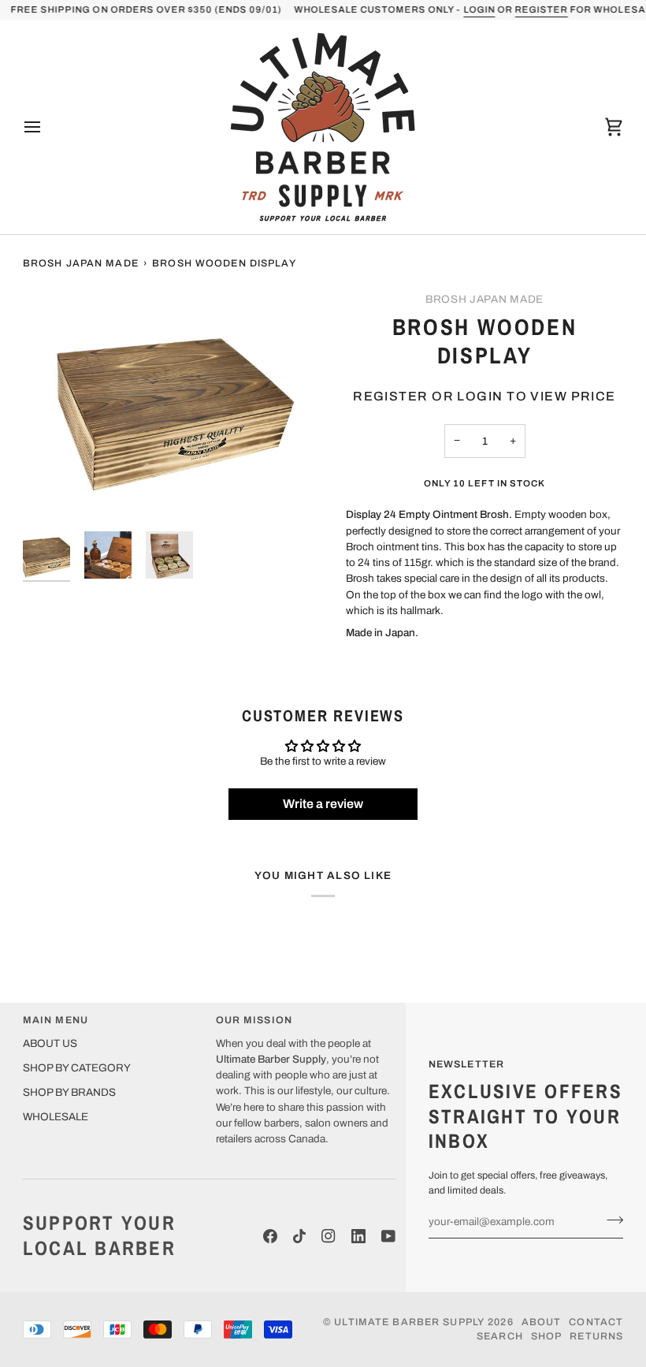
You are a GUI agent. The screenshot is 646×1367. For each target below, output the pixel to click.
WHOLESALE (55, 1117)
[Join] (610, 1219)
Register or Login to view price (484, 396)
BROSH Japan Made (81, 263)
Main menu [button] (55, 1020)
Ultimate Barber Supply (409, 1322)
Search (500, 1336)
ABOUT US (50, 1043)
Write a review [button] (323, 803)
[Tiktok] (299, 1236)
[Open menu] (46, 127)
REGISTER (540, 9)
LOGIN (479, 9)
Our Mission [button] (254, 1020)
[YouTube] (388, 1236)
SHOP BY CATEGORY (77, 1068)
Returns (596, 1336)
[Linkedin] (358, 1236)
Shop (546, 1336)
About (542, 1322)
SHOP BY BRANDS (69, 1092)
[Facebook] (270, 1236)
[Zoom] (173, 406)
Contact (596, 1322)
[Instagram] (328, 1236)
